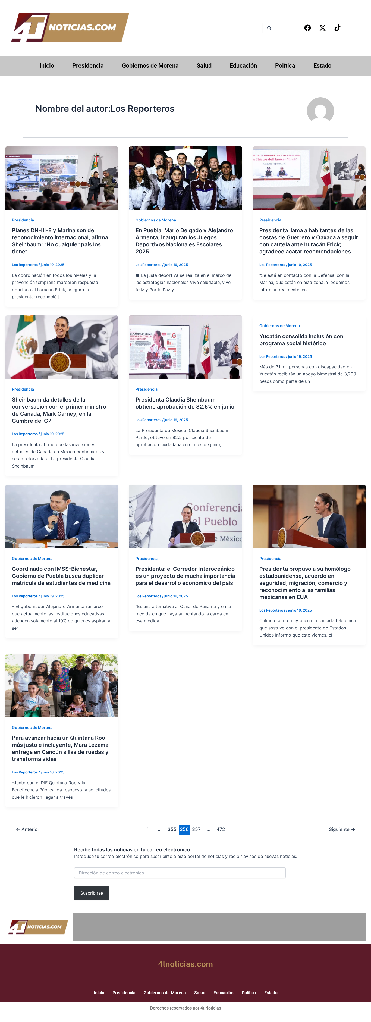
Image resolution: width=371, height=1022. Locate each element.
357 (196, 829)
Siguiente (342, 829)
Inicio (47, 65)
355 (172, 829)
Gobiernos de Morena (150, 65)
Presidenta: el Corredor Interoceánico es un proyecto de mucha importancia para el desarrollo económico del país (185, 576)
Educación (243, 65)
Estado (322, 65)
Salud (204, 65)
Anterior (27, 829)
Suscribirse (91, 893)
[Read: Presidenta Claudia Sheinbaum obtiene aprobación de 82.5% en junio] (185, 346)
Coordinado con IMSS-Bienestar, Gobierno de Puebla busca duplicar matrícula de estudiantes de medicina (61, 576)
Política (285, 65)
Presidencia (88, 65)
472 (220, 829)
